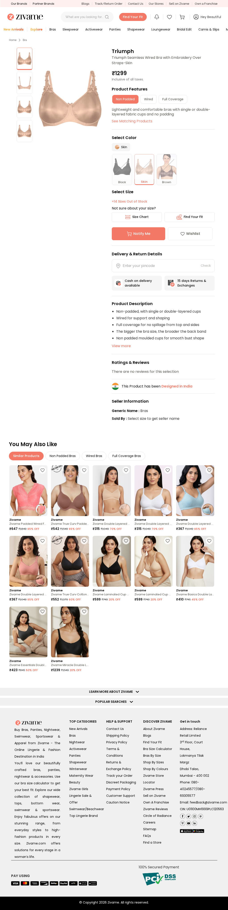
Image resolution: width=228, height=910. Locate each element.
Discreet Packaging (121, 782)
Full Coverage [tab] (172, 99)
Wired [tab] (148, 99)
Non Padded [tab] (125, 99)
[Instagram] (194, 815)
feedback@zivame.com (208, 802)
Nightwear (77, 742)
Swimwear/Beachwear (86, 809)
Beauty (74, 782)
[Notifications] (156, 17)
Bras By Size (152, 755)
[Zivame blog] (182, 822)
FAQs (147, 836)
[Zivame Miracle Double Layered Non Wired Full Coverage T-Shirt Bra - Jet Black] (70, 632)
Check (206, 265)
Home (12, 40)
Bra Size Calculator (157, 749)
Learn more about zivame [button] (112, 691)
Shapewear (78, 762)
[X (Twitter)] (188, 815)
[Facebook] (182, 815)
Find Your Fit (193, 217)
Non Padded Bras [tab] (63, 456)
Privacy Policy (116, 742)
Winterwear (78, 769)
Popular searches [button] (112, 701)
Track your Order (119, 775)
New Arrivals (78, 729)
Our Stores (156, 3)
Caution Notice (118, 802)
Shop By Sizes (153, 762)
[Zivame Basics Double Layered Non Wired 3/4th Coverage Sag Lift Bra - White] (195, 561)
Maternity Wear (81, 775)
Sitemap (149, 829)
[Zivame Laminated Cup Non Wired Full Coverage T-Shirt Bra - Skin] (153, 561)
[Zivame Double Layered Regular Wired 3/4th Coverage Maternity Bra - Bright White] (153, 490)
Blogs (85, 3)
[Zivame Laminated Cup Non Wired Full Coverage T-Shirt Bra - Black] (112, 561)
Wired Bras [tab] (94, 456)
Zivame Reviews (155, 809)
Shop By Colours (155, 769)
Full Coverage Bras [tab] (126, 456)
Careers (149, 822)
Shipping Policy (117, 735)
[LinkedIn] (194, 822)
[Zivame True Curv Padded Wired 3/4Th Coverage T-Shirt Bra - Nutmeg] (70, 490)
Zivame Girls (78, 789)
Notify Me (141, 233)
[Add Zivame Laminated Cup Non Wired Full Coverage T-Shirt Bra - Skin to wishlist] (167, 540)
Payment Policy (118, 789)
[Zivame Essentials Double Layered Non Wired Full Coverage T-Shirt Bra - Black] (28, 632)
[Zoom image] (70, 99)
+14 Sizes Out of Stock (129, 201)
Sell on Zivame (179, 3)
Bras (72, 735)
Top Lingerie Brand (83, 816)
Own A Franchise (156, 802)
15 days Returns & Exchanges (191, 283)
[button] (107, 17)
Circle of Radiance (157, 816)
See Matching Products (132, 121)
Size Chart (140, 217)
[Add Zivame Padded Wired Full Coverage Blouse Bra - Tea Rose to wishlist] (42, 470)
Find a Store (152, 842)
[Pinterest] (200, 815)
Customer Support (120, 795)
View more (121, 345)
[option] (24, 59)
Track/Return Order (108, 3)
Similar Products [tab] (26, 456)
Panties (75, 755)
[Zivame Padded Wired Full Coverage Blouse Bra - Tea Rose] (28, 490)
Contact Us (135, 3)
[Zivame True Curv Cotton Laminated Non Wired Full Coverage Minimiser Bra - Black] (70, 561)
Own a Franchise (206, 3)
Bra (25, 40)
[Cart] (182, 17)
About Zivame (154, 729)
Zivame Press (153, 789)
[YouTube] (188, 822)
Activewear (78, 749)
